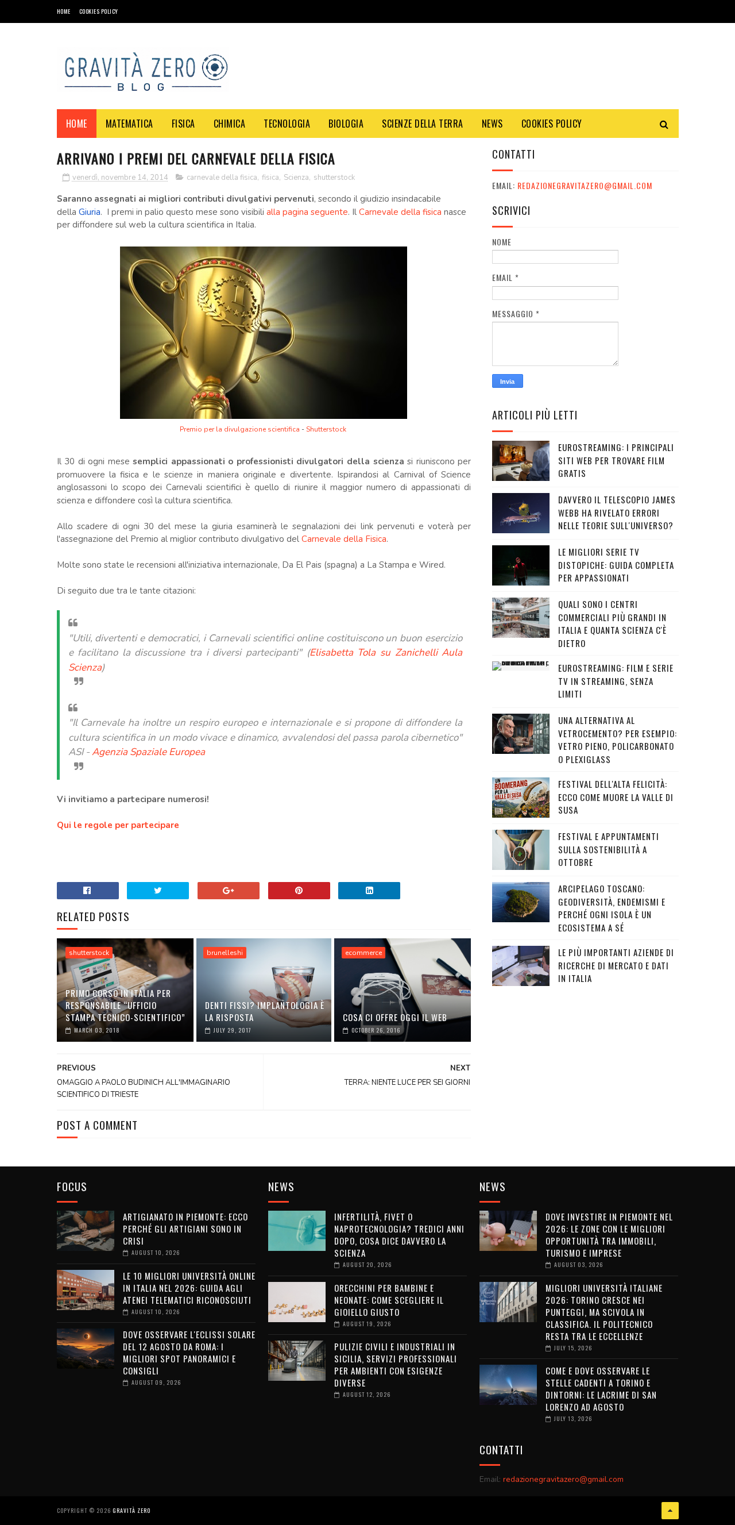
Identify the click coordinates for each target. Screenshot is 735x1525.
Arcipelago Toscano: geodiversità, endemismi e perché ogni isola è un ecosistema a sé (612, 908)
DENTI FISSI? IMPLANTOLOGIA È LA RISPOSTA (264, 1011)
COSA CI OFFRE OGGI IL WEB (395, 1017)
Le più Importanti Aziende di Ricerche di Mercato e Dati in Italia (616, 965)
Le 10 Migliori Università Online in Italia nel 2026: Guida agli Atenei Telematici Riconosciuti (189, 1287)
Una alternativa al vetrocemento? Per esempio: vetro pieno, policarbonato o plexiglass (617, 739)
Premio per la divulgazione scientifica (240, 429)
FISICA (183, 123)
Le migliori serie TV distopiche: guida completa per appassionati (616, 564)
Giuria (89, 212)
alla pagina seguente (307, 212)
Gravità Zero (131, 1510)
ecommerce (363, 952)
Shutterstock (326, 429)
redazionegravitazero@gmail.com (584, 185)
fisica (270, 177)
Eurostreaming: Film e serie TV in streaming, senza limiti (616, 680)
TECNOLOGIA (287, 123)
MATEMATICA (129, 123)
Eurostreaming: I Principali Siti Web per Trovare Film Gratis (616, 460)
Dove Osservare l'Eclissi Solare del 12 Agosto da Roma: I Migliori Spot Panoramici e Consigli (189, 1352)
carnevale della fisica (222, 177)
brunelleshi (225, 952)
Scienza (296, 177)
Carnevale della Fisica (343, 539)
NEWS (492, 123)
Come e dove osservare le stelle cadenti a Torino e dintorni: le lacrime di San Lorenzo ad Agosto (601, 1388)
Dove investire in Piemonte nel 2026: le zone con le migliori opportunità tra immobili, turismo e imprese (609, 1234)
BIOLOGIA (345, 123)
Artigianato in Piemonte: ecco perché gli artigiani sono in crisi (185, 1228)
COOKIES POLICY (98, 11)
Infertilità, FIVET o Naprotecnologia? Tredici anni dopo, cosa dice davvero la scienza (399, 1234)
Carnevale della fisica (401, 212)
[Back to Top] (670, 1510)
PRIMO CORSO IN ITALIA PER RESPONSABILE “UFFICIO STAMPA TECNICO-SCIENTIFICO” (125, 1005)
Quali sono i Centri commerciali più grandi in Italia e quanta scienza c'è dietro (612, 623)
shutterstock (334, 177)
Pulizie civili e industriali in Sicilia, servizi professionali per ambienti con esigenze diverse (395, 1364)
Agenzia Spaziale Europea (148, 751)
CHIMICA (230, 123)
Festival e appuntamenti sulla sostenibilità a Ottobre (608, 849)
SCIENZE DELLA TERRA (422, 123)
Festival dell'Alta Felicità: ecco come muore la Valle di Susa (616, 796)
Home (64, 11)
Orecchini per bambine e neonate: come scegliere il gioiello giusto (389, 1299)
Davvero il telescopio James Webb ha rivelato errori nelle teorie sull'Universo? (617, 512)
